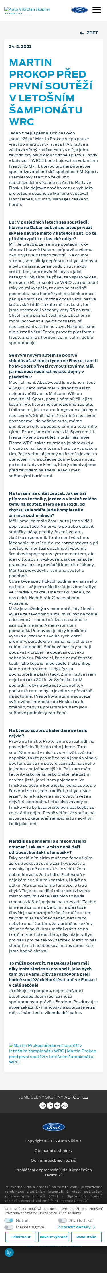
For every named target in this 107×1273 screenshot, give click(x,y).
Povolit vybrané (54, 1237)
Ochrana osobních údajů (53, 1160)
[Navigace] (96, 10)
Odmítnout (21, 1237)
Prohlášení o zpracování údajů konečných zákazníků (53, 1173)
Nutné (22, 1220)
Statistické (80, 1220)
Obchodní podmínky (53, 1150)
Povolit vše (86, 1237)
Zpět (92, 33)
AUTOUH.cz (76, 1097)
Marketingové (30, 1227)
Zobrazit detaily (75, 1227)
